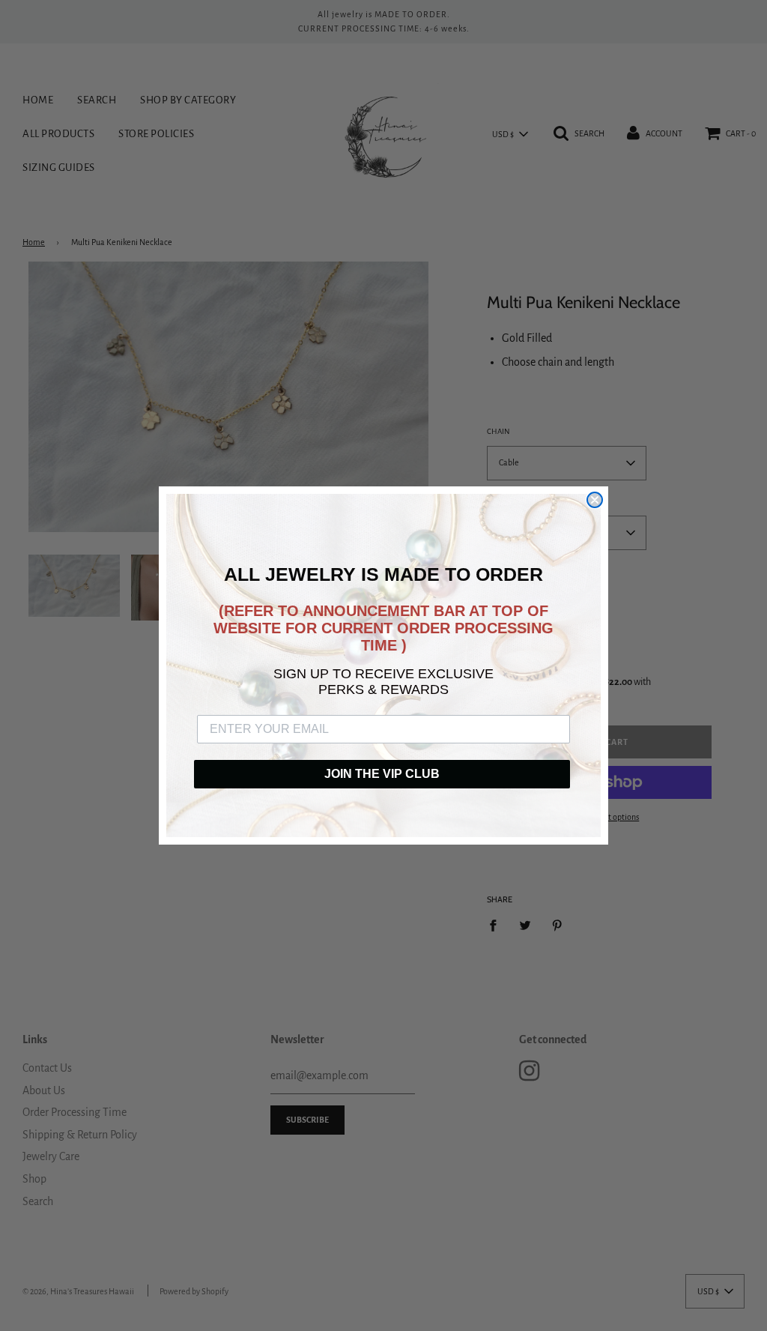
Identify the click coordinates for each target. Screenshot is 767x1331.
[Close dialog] (594, 499)
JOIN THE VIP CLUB (382, 773)
